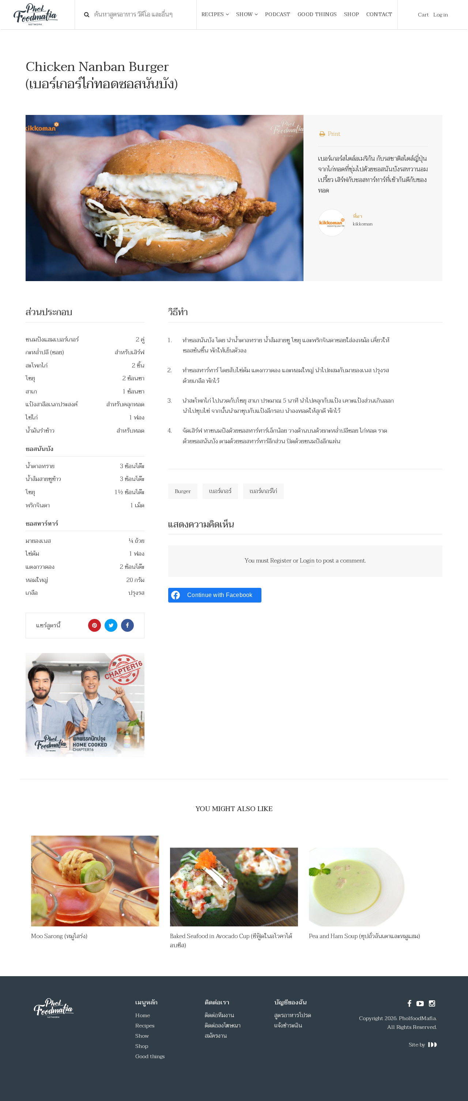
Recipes (144, 1025)
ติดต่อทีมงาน (219, 1015)
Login (307, 561)
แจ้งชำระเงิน (288, 1025)
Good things (150, 1056)
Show (142, 1036)
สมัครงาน (216, 1036)
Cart (423, 14)
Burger (183, 491)
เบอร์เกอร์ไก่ (263, 491)
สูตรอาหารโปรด (292, 1015)
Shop (141, 1046)
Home (142, 1015)
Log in (440, 14)
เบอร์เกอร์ (220, 491)
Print (333, 134)
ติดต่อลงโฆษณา (223, 1025)
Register (280, 561)
